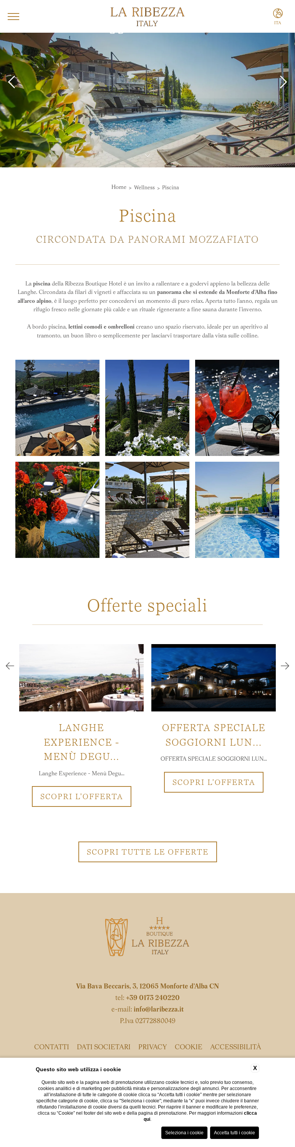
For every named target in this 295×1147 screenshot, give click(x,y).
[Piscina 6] (147, 408)
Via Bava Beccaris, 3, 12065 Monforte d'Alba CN (147, 986)
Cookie (188, 1047)
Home (118, 187)
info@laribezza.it (159, 1010)
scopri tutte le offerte (148, 852)
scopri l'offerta (81, 796)
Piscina (170, 188)
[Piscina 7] (237, 408)
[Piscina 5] (57, 408)
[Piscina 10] (237, 510)
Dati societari (104, 1047)
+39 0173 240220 (153, 998)
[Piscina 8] (57, 510)
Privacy (152, 1047)
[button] (10, 667)
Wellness (144, 188)
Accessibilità (235, 1047)
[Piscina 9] (147, 510)
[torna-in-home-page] (147, 939)
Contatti (51, 1047)
